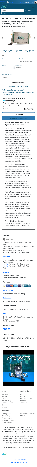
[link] (12, 462)
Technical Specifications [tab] (18, 118)
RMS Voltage (6, 416)
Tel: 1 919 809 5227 (20, 459)
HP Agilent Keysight (27, 398)
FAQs (3, 405)
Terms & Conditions (8, 403)
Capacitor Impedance (9, 420)
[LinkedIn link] (9, 329)
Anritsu (22, 396)
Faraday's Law (6, 414)
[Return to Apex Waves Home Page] (18, 454)
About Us (5, 396)
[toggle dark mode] (35, 2)
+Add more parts (7, 71)
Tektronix (23, 403)
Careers (4, 407)
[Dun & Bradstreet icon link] (29, 286)
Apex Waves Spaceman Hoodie (28, 414)
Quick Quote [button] (29, 2)
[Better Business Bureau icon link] (25, 286)
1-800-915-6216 (3, 2)
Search (29, 10)
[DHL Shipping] (12, 240)
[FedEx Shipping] (7, 240)
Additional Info (7, 75)
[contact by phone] (8, 2)
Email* (21, 59)
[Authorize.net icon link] (4, 286)
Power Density (7, 418)
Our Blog (5, 394)
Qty (28, 65)
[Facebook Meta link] (4, 329)
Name (6, 59)
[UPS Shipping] (4, 240)
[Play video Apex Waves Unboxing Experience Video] (18, 368)
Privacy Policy (6, 401)
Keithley (23, 401)
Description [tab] (18, 114)
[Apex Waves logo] (8, 7)
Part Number (18, 65)
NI (21, 394)
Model (4, 65)
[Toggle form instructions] (3, 55)
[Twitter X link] (6, 329)
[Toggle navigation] (33, 7)
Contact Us (5, 398)
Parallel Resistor (7, 422)
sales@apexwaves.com (16, 2)
